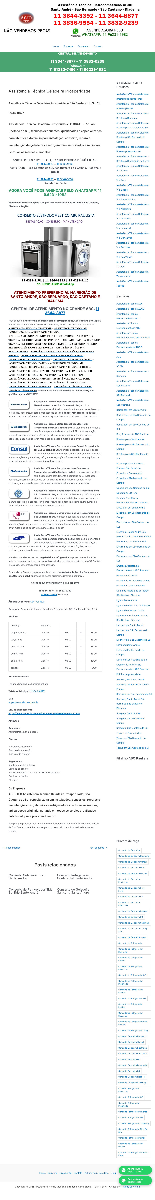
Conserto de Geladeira (129, 850)
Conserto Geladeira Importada (132, 1065)
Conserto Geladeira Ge (129, 1059)
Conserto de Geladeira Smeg (132, 937)
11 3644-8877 (45, 164)
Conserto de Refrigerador (130, 943)
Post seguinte (98, 847)
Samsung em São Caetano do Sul (134, 694)
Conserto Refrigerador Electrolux (129, 1090)
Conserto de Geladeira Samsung (133, 923)
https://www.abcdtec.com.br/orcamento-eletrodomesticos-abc (44, 713)
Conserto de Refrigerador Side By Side (132, 1023)
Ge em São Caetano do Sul (130, 585)
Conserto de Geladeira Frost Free (131, 889)
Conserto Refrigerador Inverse (132, 1112)
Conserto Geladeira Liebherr (131, 1077)
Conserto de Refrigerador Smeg (133, 1030)
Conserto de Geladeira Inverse (132, 911)
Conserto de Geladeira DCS (131, 867)
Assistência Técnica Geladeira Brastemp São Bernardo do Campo (132, 137)
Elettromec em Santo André (131, 541)
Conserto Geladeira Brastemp (132, 1036)
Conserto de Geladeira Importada (129, 904)
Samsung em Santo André (130, 679)
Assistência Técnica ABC (129, 303)
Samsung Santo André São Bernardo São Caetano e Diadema (130, 704)
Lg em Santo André (126, 600)
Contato (78, 1173)
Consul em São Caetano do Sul (133, 487)
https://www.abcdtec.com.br (23, 702)
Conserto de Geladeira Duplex (132, 873)
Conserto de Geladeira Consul (132, 862)
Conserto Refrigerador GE (130, 1097)
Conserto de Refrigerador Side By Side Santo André (31, 891)
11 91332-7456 (62, 69)
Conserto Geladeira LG (129, 1071)
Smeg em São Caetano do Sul (132, 727)
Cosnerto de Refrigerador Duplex (130, 1145)
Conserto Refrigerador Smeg (131, 1138)
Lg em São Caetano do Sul (130, 610)
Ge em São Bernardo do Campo (133, 580)
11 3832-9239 (65, 164)
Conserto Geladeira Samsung (132, 1082)
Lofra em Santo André (128, 644)
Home (42, 1173)
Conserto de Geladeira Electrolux (129, 880)
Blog (113, 1173)
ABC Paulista (37, 601)
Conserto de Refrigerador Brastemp (130, 950)
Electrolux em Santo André (130, 507)
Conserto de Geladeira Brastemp (133, 856)
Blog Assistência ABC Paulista (132, 434)
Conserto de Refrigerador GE (132, 975)
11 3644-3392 (65, 179)
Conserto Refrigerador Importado (129, 1104)
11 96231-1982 (92, 69)
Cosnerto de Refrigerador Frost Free (133, 1154)
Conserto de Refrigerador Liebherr (130, 1005)
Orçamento (65, 1173)
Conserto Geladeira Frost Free (132, 1053)
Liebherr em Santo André (129, 625)
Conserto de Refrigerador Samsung (130, 1014)
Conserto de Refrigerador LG (132, 998)
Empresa (52, 1173)
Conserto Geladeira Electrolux (132, 1048)
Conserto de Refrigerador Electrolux (130, 968)
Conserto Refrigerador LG (130, 1117)
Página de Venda (131, 1186)
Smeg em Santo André (128, 713)
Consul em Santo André (129, 473)
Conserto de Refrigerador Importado (130, 982)
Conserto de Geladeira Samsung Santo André (73, 891)
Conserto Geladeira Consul (131, 1042)
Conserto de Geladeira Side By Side (132, 930)
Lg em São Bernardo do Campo (133, 605)
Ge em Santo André (126, 575)
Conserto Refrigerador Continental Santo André (74, 876)
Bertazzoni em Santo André (131, 409)
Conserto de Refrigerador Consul (130, 959)
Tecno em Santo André (128, 733)
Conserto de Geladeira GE (130, 896)
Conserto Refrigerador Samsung (133, 1123)
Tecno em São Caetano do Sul (132, 747)
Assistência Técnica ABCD (130, 308)
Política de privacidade (128, 674)
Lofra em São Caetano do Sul (131, 659)
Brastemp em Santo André (130, 439)
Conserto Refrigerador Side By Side (132, 1130)
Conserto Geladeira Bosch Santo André (27, 876)
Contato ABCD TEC (126, 492)
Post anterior (11, 847)
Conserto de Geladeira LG (130, 917)
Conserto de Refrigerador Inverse (130, 991)
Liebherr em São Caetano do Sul (133, 639)
